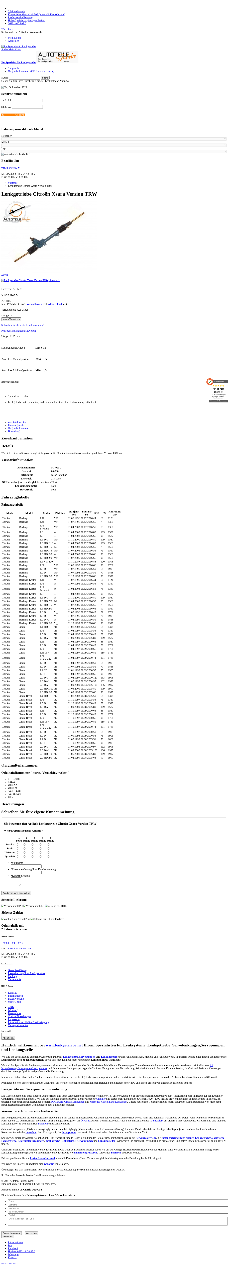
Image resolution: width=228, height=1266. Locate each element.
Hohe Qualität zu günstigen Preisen (26, 20)
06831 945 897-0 (17, 23)
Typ (3, 148)
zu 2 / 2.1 (6, 100)
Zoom (4, 274)
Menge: (5, 315)
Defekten (43, 1123)
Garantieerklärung (17, 970)
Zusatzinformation (17, 422)
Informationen (15, 995)
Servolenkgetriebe (146, 1137)
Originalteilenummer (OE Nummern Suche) (31, 71)
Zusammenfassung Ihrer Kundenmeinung (33, 869)
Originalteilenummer (19, 428)
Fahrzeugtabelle (16, 425)
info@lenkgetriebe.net (19, 948)
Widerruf (12, 1010)
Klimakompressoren (85, 1152)
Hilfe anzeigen (9, 122)
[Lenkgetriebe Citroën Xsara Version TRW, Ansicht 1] (30, 280)
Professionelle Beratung (20, 17)
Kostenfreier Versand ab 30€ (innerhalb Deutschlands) (36, 14)
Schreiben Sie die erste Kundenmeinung (22, 325)
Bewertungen (15, 431)
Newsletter (7, 1031)
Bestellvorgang (16, 998)
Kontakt (12, 992)
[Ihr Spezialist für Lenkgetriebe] (18, 46)
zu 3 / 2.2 (6, 106)
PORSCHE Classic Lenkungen (67, 1101)
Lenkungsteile (109, 1056)
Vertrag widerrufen (18, 1025)
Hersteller (6, 135)
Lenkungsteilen (107, 1140)
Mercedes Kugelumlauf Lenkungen (108, 1101)
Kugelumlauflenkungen (31, 1140)
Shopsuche (14, 68)
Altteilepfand (55, 304)
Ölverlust (86, 1120)
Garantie (49, 1163)
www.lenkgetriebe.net (64, 1045)
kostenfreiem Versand (42, 1158)
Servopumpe (69, 1132)
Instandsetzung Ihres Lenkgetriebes (26, 973)
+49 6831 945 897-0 (12, 942)
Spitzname (17, 862)
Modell (5, 142)
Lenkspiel (156, 1120)
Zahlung (12, 976)
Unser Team (14, 1001)
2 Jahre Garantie (16, 11)
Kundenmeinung (20, 875)
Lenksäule (31, 1132)
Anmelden (13, 40)
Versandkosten (34, 304)
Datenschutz (14, 1013)
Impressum (14, 1019)
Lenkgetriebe (70, 1056)
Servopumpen (87, 1056)
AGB (11, 1007)
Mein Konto (14, 37)
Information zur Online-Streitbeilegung (28, 1022)
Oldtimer (101, 1098)
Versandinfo (14, 979)
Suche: (5, 77)
